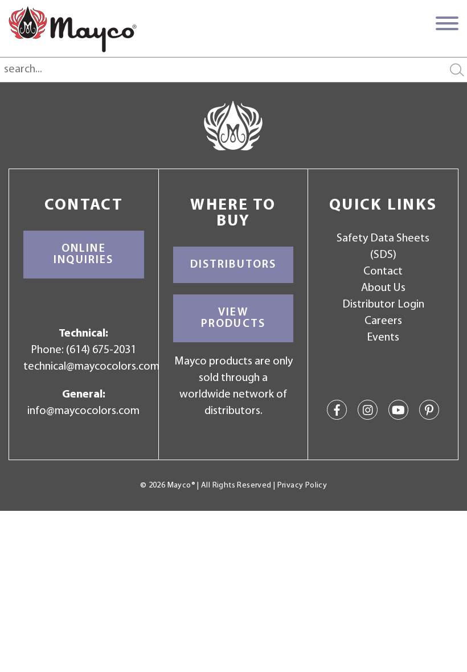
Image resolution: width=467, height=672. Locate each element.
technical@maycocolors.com (91, 366)
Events (383, 337)
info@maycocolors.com (83, 411)
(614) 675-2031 (101, 350)
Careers (383, 321)
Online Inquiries (83, 254)
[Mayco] (73, 29)
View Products (233, 318)
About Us (383, 288)
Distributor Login (383, 304)
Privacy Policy (302, 485)
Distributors (233, 265)
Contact (383, 271)
